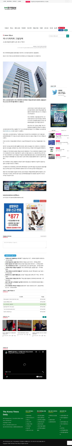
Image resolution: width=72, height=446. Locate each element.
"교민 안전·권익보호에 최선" (9, 309)
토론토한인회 (41, 421)
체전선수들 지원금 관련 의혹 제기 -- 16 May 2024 (24, 263)
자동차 (41, 28)
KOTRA (62, 428)
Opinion (60, 90)
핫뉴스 (11, 28)
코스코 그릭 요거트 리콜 (60, 149)
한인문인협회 (41, 415)
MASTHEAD (9, 1)
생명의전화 (52, 419)
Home (6, 35)
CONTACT (15, 1)
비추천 (43, 201)
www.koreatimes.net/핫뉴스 (11, 195)
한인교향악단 (41, 417)
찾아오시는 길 (30, 430)
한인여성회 (40, 423)
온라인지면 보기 (30, 417)
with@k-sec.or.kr (8, 131)
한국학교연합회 (41, 419)
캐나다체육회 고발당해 (8, 304)
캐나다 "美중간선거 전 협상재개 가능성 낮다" (9, 333)
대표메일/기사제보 (7, 422)
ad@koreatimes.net (18, 426)
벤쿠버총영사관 (64, 421)
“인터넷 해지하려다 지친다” (23, 332)
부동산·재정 (35, 28)
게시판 (51, 28)
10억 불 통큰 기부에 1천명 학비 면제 (11, 299)
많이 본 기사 (63, 130)
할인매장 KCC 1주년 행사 (9, 306)
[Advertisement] (44, 15)
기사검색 (61, 30)
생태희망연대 (52, 421)
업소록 (55, 28)
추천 (36, 201)
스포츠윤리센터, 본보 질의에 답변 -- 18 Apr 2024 (24, 265)
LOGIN (4, 1)
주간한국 (24, 28)
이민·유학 (29, 28)
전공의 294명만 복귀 (8, 301)
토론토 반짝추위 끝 (7, 311)
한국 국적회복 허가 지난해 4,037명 (62, 142)
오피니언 (46, 28)
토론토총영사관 (64, 415)
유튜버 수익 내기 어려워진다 (61, 156)
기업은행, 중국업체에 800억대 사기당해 (39, 1)
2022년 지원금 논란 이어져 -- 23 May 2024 (22, 262)
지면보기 (7, 28)
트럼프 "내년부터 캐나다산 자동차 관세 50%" (39, 333)
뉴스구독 (62, 27)
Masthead (29, 415)
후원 (66, 30)
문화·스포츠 (17, 28)
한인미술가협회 (41, 426)
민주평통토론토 (64, 430)
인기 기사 (53, 130)
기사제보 (19, 1)
